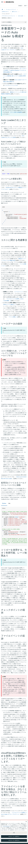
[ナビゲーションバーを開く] (2, 2)
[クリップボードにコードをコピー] (25, 174)
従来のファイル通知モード (9, 304)
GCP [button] (25, 5)
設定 (14, 832)
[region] (14, 831)
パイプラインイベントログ (11, 85)
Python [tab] (4, 503)
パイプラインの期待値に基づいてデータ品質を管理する (14, 75)
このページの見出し (7, 22)
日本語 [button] (20, 5)
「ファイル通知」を (13, 317)
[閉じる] (26, 821)
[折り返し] (23, 174)
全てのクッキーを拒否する (14, 836)
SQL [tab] (9, 503)
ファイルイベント (18, 291)
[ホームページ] (2, 9)
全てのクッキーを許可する (14, 840)
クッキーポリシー (6, 826)
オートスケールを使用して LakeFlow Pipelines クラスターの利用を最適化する (14, 70)
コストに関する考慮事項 (16, 112)
